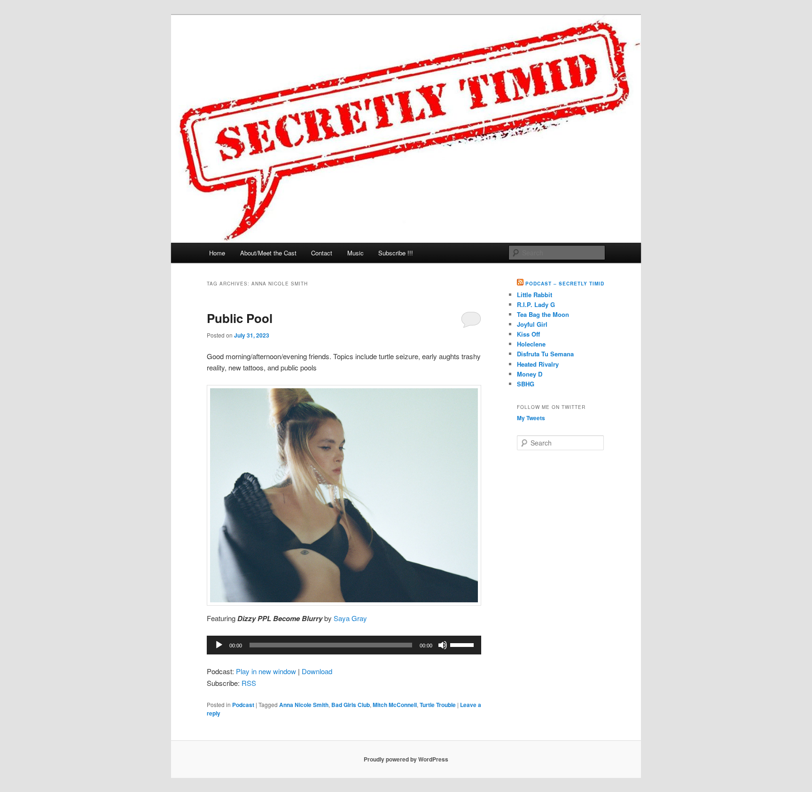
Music (355, 252)
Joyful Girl (532, 324)
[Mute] (442, 645)
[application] (344, 645)
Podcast (243, 704)
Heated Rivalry (538, 364)
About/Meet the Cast (268, 252)
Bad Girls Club (350, 704)
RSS (249, 683)
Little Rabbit (534, 294)
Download (317, 671)
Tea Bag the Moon (543, 314)
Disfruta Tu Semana (545, 353)
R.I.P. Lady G (536, 304)
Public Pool (240, 318)
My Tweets (531, 418)
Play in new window (266, 671)
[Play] (219, 645)
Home (217, 252)
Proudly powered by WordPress (406, 759)
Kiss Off (528, 334)
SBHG (525, 383)
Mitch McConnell (395, 704)
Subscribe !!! (395, 252)
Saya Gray (350, 618)
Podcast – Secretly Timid (564, 283)
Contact (321, 252)
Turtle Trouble (438, 704)
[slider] (463, 644)
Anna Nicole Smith (303, 704)
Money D (529, 373)
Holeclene (531, 343)
